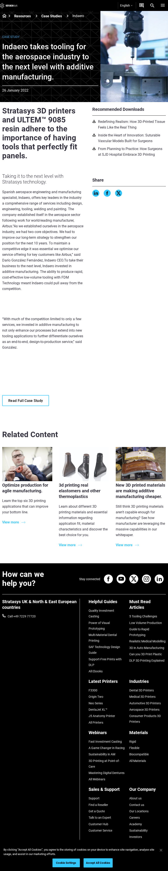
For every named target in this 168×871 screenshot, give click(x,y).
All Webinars (97, 779)
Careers (134, 817)
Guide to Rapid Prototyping (139, 632)
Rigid (132, 741)
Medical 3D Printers (142, 696)
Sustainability (138, 830)
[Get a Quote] (141, 5)
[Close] (161, 850)
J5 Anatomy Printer (102, 716)
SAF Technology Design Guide (104, 649)
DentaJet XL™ (98, 709)
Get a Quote (97, 811)
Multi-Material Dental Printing (103, 637)
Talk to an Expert (100, 817)
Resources (22, 16)
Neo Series (96, 703)
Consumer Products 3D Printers (145, 718)
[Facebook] (107, 193)
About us (135, 798)
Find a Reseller (98, 805)
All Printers (96, 722)
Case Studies (51, 16)
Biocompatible (139, 754)
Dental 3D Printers (141, 690)
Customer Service (100, 830)
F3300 (93, 690)
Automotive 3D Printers (145, 703)
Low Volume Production (145, 623)
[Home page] (3, 16)
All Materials (137, 761)
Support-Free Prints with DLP (105, 662)
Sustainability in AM (102, 754)
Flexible (134, 748)
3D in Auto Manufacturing (146, 648)
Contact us (136, 805)
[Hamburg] (163, 5)
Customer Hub (98, 824)
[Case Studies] (67, 16)
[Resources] (36, 16)
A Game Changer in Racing (107, 748)
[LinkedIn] (95, 193)
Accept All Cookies (98, 862)
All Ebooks (96, 671)
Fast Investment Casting (105, 741)
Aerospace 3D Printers (144, 709)
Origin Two (96, 696)
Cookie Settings (66, 862)
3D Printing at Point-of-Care (104, 763)
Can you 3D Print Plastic (145, 654)
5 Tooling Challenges (143, 616)
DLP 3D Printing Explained (146, 660)
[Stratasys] (9, 5)
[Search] (152, 5)
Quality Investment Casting (101, 613)
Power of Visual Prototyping (99, 625)
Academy (135, 824)
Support (94, 798)
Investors (135, 837)
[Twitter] (118, 193)
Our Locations (139, 811)
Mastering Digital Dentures (106, 773)
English (125, 5)
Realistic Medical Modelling (147, 641)
